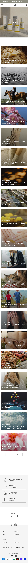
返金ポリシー (5, 548)
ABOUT (16, 531)
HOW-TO (4, 539)
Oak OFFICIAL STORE (13, 553)
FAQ (15, 539)
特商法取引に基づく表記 (7, 547)
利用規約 (17, 548)
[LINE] (17, 516)
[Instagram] (11, 516)
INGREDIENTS (17, 537)
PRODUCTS (17, 534)
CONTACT (5, 542)
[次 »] (23, 454)
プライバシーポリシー (19, 547)
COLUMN (4, 537)
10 (20, 454)
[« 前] (4, 454)
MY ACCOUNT (17, 542)
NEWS (4, 534)
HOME (4, 531)
